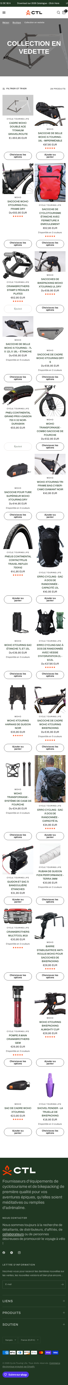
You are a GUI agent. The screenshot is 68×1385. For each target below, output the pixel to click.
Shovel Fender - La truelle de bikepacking (50, 1112)
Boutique (17, 22)
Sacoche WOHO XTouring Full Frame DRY (17, 205)
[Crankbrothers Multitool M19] (17, 916)
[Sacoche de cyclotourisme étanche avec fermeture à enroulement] (50, 182)
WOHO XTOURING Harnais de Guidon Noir (18, 724)
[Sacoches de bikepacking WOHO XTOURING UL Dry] (50, 261)
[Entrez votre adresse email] (62, 1284)
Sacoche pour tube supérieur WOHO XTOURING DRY (18, 496)
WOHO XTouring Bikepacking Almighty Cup (50, 1026)
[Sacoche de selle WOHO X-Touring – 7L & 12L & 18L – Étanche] (17, 326)
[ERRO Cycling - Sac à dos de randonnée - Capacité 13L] (50, 546)
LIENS (7, 1301)
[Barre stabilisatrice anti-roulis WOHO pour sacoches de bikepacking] (50, 923)
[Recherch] (58, 12)
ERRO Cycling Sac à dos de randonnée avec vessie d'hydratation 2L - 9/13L (50, 652)
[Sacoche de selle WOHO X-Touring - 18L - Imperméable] (50, 110)
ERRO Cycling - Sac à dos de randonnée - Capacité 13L (50, 582)
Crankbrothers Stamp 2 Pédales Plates (18, 290)
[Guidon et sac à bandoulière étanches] (17, 858)
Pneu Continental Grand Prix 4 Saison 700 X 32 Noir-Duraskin (18, 418)
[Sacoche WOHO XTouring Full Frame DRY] (17, 178)
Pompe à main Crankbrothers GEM (18, 1039)
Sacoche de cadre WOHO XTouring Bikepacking (50, 724)
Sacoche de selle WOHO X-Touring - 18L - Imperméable (50, 137)
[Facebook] (6, 1252)
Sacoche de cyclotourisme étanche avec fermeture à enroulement (50, 216)
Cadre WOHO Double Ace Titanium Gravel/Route (18, 129)
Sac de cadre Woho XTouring (17, 1110)
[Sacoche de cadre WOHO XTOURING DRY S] (50, 331)
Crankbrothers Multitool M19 (18, 933)
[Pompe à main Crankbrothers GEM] (17, 1006)
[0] (63, 12)
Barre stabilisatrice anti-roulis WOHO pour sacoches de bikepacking (50, 954)
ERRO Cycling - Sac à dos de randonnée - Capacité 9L (50, 815)
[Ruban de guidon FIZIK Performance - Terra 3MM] (50, 853)
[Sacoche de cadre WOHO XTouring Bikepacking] (50, 697)
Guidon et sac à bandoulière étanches (18, 885)
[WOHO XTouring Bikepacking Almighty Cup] (50, 999)
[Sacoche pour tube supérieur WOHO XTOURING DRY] (17, 469)
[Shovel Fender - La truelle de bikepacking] (50, 1085)
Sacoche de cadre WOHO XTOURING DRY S (50, 358)
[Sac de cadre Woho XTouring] (17, 1085)
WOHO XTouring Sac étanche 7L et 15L (18, 647)
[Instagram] (21, 1252)
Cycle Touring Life (18, 119)
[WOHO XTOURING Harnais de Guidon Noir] (17, 697)
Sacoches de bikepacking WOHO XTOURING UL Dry (50, 283)
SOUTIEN (10, 1324)
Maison (5, 22)
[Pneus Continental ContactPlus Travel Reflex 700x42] (17, 536)
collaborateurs (13, 1234)
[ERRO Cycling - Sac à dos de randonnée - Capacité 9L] (50, 778)
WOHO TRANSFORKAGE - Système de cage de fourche (18, 799)
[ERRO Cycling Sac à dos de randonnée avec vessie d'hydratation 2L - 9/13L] (50, 622)
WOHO (50, 129)
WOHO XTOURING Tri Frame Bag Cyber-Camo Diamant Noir (50, 486)
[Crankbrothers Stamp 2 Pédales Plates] (17, 265)
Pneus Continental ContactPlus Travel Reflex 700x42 (18, 562)
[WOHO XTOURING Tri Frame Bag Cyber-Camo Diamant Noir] (50, 464)
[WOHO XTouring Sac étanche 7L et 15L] (17, 622)
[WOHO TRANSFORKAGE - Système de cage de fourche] (17, 770)
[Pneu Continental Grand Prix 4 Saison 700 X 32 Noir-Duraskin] (17, 395)
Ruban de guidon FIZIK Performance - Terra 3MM (50, 875)
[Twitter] (13, 1252)
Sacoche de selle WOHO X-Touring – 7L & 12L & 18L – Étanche (18, 348)
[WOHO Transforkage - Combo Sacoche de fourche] (50, 400)
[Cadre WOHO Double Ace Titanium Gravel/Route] (17, 105)
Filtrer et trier (16, 88)
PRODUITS (11, 1313)
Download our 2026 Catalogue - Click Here (27, 3)
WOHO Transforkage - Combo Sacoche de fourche (50, 429)
